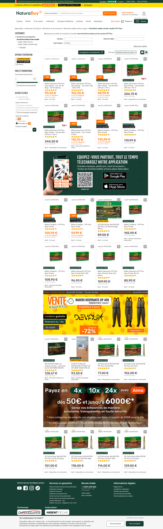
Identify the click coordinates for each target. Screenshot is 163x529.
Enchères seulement (25, 105)
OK (34, 129)
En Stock (20, 64)
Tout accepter (134, 524)
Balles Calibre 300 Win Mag (27, 44)
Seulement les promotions (27, 85)
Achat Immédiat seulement (27, 112)
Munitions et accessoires (52, 28)
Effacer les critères (140, 46)
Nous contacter (142, 1)
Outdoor (79, 21)
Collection (50, 21)
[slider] (16, 82)
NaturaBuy (19, 28)
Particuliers (22, 121)
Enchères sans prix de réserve (28, 108)
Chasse (19, 21)
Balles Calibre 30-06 (25, 42)
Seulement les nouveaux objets (24, 98)
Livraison (23, 61)
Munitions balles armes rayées (75, 28)
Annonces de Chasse (33, 28)
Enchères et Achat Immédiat (28, 110)
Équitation (98, 21)
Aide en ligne (131, 1)
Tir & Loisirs (38, 21)
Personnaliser (115, 524)
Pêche (28, 21)
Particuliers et (24, 123)
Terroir (88, 21)
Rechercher (110, 13)
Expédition (24, 59)
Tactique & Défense (65, 21)
